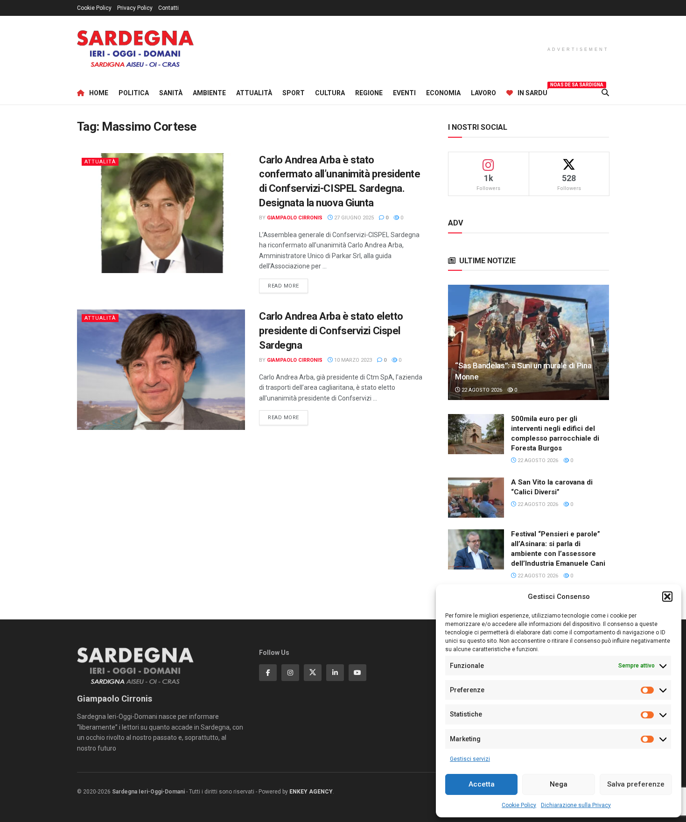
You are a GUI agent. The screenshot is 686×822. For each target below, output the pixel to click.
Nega (558, 784)
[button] (667, 596)
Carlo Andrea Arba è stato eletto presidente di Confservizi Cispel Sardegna (331, 330)
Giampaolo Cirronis (294, 218)
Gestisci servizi (470, 759)
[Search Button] (605, 93)
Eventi (404, 93)
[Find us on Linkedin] (335, 672)
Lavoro (483, 93)
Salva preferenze (636, 784)
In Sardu (532, 91)
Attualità (254, 93)
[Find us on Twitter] (313, 672)
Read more (288, 285)
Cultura (330, 93)
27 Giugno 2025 (353, 218)
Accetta (482, 784)
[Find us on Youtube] (357, 672)
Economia (443, 93)
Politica (134, 93)
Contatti (168, 8)
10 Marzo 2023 (352, 360)
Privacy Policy (135, 8)
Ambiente (209, 93)
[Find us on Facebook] (268, 672)
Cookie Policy (519, 805)
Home (98, 93)
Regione (369, 93)
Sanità (170, 93)
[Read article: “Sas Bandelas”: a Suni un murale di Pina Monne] (528, 342)
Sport (293, 93)
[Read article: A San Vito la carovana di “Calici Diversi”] (476, 498)
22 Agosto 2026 (481, 390)
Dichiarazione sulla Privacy (576, 805)
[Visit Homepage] (135, 48)
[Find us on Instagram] (290, 672)
